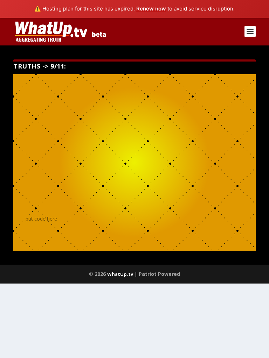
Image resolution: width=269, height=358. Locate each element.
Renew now (151, 8)
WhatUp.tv (120, 274)
